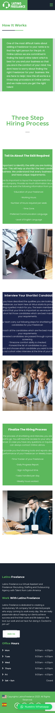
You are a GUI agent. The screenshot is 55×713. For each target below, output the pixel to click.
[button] (34, 707)
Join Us (11, 634)
